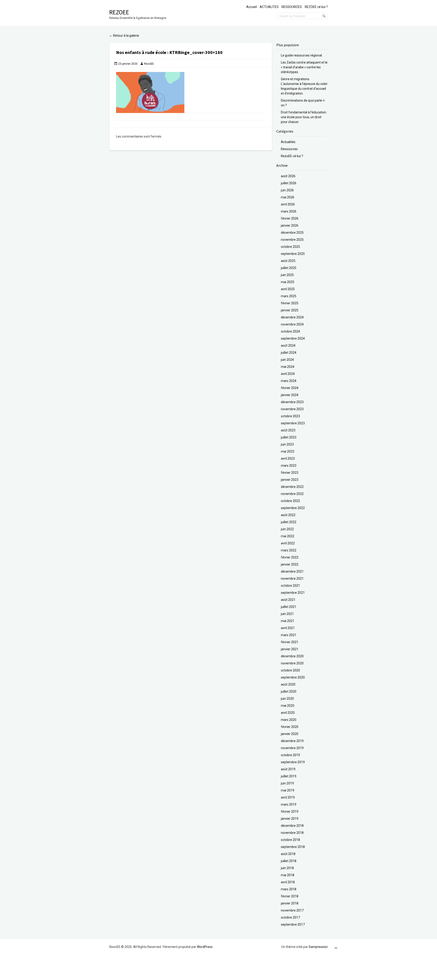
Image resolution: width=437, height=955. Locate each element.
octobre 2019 (290, 755)
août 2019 (288, 769)
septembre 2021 (293, 592)
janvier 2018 (289, 903)
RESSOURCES (292, 7)
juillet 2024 (288, 352)
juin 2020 (287, 698)
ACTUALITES (269, 7)
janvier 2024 (289, 395)
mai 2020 (287, 705)
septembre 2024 (293, 338)
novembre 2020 (292, 663)
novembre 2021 (292, 578)
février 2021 (289, 642)
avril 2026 (288, 204)
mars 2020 (288, 720)
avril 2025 (288, 289)
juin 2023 (287, 444)
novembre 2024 (292, 324)
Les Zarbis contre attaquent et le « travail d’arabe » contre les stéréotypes (304, 67)
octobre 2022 (290, 501)
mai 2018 (287, 875)
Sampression (318, 947)
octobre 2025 (290, 246)
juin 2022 (287, 529)
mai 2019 (287, 790)
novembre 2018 (292, 833)
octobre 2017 (290, 917)
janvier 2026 (289, 225)
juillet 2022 (288, 522)
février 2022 (289, 557)
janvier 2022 (289, 564)
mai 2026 (287, 197)
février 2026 (289, 218)
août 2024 (288, 345)
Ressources (289, 149)
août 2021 (288, 600)
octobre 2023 (290, 416)
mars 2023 (288, 465)
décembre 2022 (292, 487)
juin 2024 (287, 359)
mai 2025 (287, 282)
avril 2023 (288, 458)
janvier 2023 (289, 479)
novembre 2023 (292, 409)
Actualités (288, 142)
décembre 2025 (292, 232)
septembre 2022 (293, 508)
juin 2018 (287, 868)
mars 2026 (288, 211)
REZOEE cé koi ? (316, 7)
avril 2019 (288, 797)
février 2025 (289, 303)
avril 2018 (288, 882)
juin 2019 (287, 783)
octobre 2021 (290, 585)
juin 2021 (287, 614)
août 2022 (288, 515)
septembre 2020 (293, 677)
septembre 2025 (293, 254)
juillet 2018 (288, 861)
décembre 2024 (292, 317)
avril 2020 (288, 712)
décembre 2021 (292, 571)
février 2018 (289, 896)
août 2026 (288, 176)
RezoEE (119, 12)
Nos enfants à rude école (141, 52)
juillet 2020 (288, 691)
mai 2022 (287, 536)
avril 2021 (288, 628)
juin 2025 (287, 275)
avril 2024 (288, 374)
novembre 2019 (292, 748)
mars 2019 (288, 804)
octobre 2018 (290, 840)
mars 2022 (288, 550)
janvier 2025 (289, 310)
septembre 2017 (293, 924)
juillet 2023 (288, 437)
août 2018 (288, 854)
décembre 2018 (292, 825)
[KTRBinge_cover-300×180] (190, 92)
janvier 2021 (289, 649)
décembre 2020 (292, 656)
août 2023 (288, 430)
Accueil (251, 7)
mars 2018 (288, 889)
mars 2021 (288, 635)
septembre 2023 (293, 423)
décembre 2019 (292, 741)
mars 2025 (288, 296)
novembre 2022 (292, 494)
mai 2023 (287, 451)
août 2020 (288, 684)
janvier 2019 (289, 818)
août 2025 (288, 261)
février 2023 (289, 472)
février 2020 (289, 727)
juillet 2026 (288, 183)
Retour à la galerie (124, 35)
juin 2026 (287, 190)
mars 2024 (288, 381)
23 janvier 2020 (127, 63)
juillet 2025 (288, 268)
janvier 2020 (289, 734)
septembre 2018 (293, 847)
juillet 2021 (288, 607)
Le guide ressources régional (301, 55)
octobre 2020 (290, 670)
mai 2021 (287, 621)
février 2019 (289, 811)
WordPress (205, 947)
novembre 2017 (292, 910)
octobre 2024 (290, 331)
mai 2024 (287, 367)
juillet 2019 (288, 776)
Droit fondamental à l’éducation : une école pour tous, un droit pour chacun (304, 117)
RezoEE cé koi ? (292, 156)
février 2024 (289, 388)
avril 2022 (288, 543)
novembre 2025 (292, 239)
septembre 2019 (293, 762)
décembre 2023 (292, 402)
